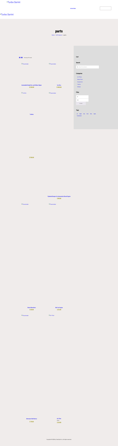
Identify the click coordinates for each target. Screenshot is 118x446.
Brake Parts (80, 79)
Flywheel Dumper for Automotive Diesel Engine (59, 196)
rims (91, 113)
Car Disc (59, 85)
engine (80, 113)
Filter (80, 103)
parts (87, 113)
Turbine (32, 114)
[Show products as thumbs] (19, 57)
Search (77, 67)
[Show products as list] (21, 57)
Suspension (80, 81)
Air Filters (79, 77)
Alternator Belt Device (31, 418)
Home (53, 35)
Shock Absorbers (31, 307)
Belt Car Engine (59, 307)
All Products (59, 35)
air (77, 113)
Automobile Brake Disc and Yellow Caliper (32, 85)
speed (95, 113)
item (84, 113)
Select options (31, 73)
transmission (79, 115)
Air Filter (59, 418)
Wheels (79, 86)
